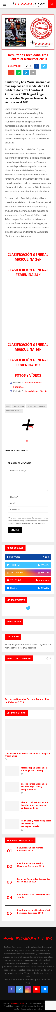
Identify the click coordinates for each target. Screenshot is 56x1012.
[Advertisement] (28, 313)
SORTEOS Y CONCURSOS (19, 658)
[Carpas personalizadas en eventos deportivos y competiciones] (12, 787)
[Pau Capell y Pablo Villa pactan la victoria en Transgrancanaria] (12, 824)
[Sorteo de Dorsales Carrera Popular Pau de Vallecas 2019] (28, 679)
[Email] (44, 989)
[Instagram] (28, 989)
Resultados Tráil (14, 411)
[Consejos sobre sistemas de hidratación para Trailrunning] (28, 734)
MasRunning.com (18, 1003)
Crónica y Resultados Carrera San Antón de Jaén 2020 (34, 880)
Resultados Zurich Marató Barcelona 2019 (30, 849)
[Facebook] (11, 989)
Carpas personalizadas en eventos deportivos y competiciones (34, 786)
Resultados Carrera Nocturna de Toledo (33, 896)
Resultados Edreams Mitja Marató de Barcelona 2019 (30, 865)
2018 (8, 406)
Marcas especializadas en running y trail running (34, 769)
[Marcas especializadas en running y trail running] (12, 771)
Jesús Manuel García (36, 390)
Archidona (19, 406)
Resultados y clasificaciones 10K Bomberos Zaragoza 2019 (33, 911)
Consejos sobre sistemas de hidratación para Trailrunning (27, 755)
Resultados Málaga (36, 406)
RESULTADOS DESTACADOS (20, 840)
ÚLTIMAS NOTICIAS (16, 712)
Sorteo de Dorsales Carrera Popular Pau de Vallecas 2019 (27, 700)
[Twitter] (19, 989)
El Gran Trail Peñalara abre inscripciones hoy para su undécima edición (34, 805)
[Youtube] (36, 989)
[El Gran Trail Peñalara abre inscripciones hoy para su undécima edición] (12, 806)
